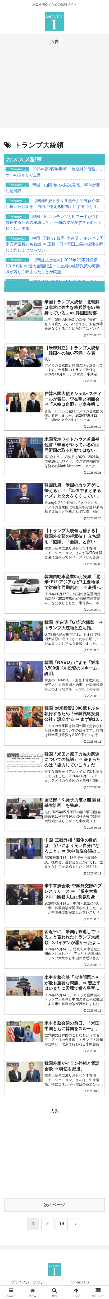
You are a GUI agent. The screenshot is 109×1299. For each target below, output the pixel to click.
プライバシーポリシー (29, 1282)
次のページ (54, 1205)
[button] (98, 886)
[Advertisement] (54, 83)
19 (61, 1223)
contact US (80, 1282)
